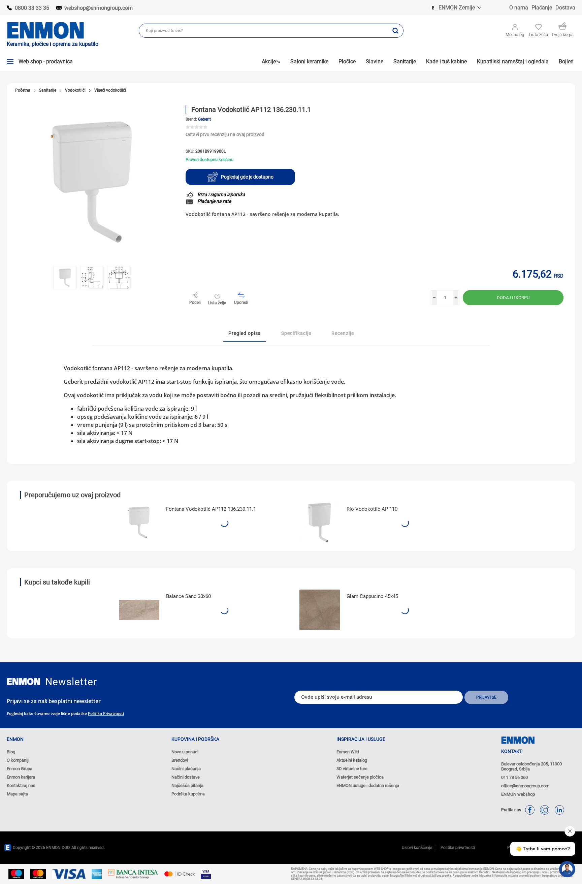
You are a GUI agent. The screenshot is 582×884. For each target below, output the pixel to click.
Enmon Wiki (347, 751)
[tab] (244, 333)
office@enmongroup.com (525, 785)
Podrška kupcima (188, 793)
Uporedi (241, 302)
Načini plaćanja (186, 768)
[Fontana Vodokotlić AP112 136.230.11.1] (139, 522)
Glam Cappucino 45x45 (372, 596)
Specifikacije (296, 333)
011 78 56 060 (514, 777)
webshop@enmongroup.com (98, 8)
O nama (518, 7)
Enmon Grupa (19, 768)
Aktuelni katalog (351, 760)
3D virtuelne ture (351, 768)
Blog (11, 751)
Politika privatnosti (106, 713)
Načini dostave (185, 777)
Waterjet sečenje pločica (360, 777)
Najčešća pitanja (187, 785)
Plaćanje (541, 7)
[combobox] (263, 30)
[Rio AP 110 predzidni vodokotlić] (319, 522)
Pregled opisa (244, 333)
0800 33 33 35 (32, 8)
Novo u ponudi (184, 751)
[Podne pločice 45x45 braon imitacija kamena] (319, 610)
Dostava (565, 7)
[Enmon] (23, 682)
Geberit (204, 119)
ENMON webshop (518, 794)
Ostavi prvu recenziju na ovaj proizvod (225, 134)
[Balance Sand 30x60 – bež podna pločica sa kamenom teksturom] (139, 610)
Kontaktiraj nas (21, 785)
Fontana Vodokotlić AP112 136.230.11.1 (211, 509)
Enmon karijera (21, 777)
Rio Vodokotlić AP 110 (372, 509)
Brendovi (179, 760)
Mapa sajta (17, 793)
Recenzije (342, 333)
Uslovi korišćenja (417, 847)
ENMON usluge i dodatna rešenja (367, 785)
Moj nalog (515, 34)
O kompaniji (18, 760)
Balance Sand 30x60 (188, 596)
